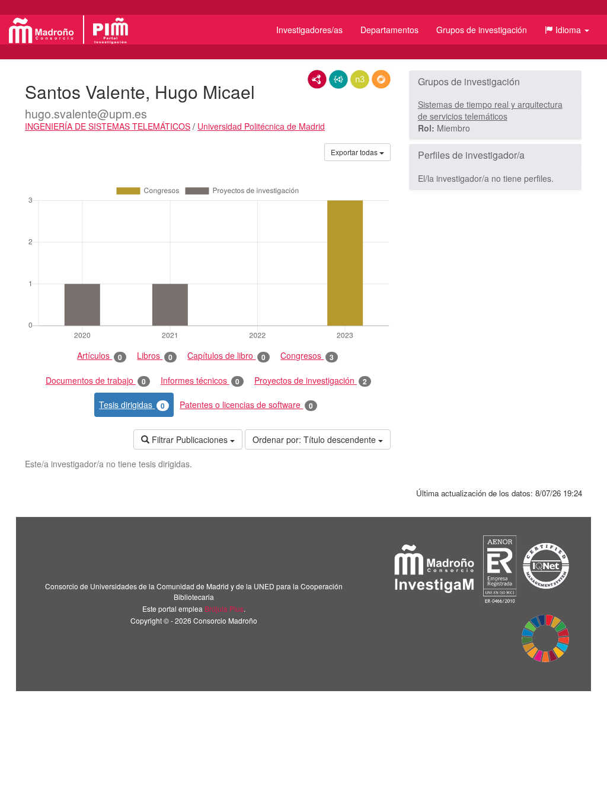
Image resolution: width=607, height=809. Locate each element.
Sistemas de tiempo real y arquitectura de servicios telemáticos (490, 110)
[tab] (495, 81)
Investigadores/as (309, 30)
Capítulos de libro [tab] (226, 355)
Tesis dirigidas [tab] (132, 405)
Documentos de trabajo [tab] (96, 380)
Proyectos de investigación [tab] (310, 380)
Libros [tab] (154, 355)
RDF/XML (317, 79)
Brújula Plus (224, 608)
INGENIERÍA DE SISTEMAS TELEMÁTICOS (107, 126)
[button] (567, 29)
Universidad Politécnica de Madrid (261, 126)
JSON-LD (338, 79)
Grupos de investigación (481, 30)
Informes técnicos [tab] (200, 380)
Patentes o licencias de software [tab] (246, 405)
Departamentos (389, 30)
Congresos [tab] (307, 355)
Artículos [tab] (99, 355)
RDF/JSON (381, 79)
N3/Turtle (359, 79)
